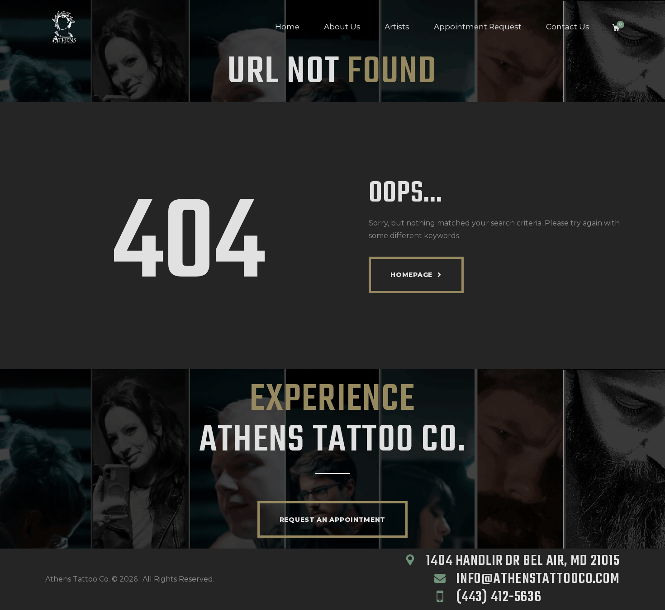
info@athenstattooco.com (538, 579)
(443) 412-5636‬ (499, 597)
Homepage (411, 275)
